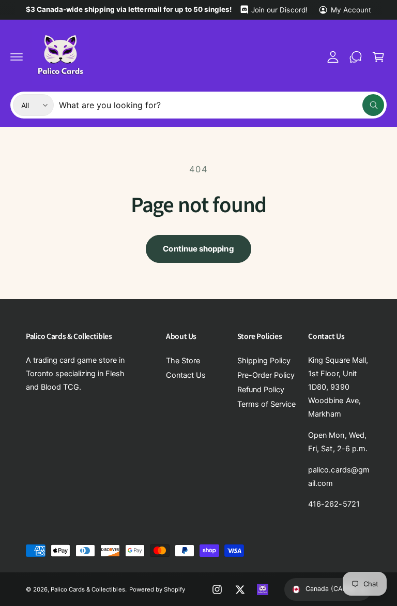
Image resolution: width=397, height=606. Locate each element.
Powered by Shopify (157, 589)
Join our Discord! (279, 10)
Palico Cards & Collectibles (88, 589)
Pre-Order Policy (266, 375)
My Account (351, 10)
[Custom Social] (262, 589)
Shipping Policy (264, 360)
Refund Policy (260, 389)
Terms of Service (266, 404)
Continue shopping (198, 249)
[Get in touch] (355, 57)
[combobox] (221, 105)
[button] (16, 57)
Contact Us (186, 375)
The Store (183, 360)
